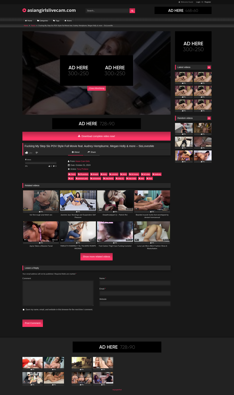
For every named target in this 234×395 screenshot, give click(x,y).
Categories (43, 21)
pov (72, 178)
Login (198, 2)
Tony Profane (82, 169)
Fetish (33, 25)
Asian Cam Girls (82, 161)
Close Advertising (96, 88)
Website (103, 299)
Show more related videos (96, 256)
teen (142, 178)
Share (93, 152)
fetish (124, 174)
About (76, 152)
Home (29, 21)
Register (208, 2)
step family (109, 178)
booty (105, 174)
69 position (84, 174)
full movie (135, 174)
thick (150, 178)
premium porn (83, 178)
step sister (132, 178)
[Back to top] (226, 387)
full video (146, 174)
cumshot (115, 174)
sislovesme (97, 178)
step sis (121, 178)
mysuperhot (117, 390)
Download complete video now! (98, 136)
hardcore (158, 174)
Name (102, 278)
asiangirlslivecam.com (51, 10)
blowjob (95, 174)
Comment (26, 278)
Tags (57, 21)
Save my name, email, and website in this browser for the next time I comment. (59, 309)
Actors (69, 21)
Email (102, 289)
